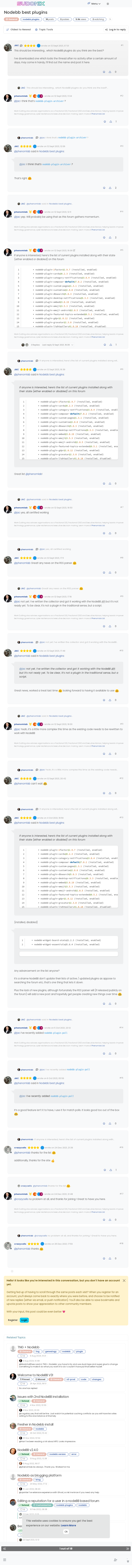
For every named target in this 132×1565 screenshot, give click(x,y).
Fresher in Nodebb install (35, 1424)
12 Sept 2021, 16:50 (63, 507)
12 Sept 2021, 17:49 (56, 650)
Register (13, 1320)
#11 (121, 723)
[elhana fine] (13, 1502)
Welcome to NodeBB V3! (35, 1375)
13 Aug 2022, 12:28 (38, 1458)
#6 (121, 369)
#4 (121, 211)
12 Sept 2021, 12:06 (56, 146)
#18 (121, 1243)
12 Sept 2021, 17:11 (55, 558)
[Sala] (13, 1426)
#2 (121, 95)
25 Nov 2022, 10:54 (31, 1438)
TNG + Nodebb (28, 1347)
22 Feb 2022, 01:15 (31, 1514)
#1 (122, 45)
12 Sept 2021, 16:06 (63, 250)
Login (24, 1320)
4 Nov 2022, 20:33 (31, 1410)
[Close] (124, 1280)
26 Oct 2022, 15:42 (38, 1433)
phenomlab (21, 96)
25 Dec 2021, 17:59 (64, 1243)
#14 (121, 1027)
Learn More (68, 1525)
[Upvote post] (110, 71)
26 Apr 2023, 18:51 (38, 1383)
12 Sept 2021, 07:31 (60, 45)
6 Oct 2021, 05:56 (55, 1078)
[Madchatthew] (13, 1348)
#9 (121, 596)
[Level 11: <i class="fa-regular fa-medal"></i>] (30, 96)
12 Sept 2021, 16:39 (56, 369)
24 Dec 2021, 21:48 (63, 1194)
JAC (16, 45)
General (12, 19)
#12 (121, 778)
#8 (121, 557)
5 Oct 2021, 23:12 (62, 1027)
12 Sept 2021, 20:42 (56, 778)
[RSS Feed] (110, 19)
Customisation (43, 1505)
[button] (4, 1560)
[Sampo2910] (13, 1451)
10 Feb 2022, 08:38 (38, 1509)
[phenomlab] (20, 1360)
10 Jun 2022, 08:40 (31, 1489)
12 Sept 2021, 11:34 (63, 96)
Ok (66, 1531)
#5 (121, 250)
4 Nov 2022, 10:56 (38, 1405)
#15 (121, 1077)
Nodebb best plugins (51, 151)
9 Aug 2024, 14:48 (31, 1360)
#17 (121, 1193)
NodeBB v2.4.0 (28, 1450)
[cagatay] (13, 1398)
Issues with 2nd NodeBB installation (43, 1397)
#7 (121, 507)
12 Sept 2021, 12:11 (62, 211)
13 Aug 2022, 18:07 (31, 1463)
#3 (121, 146)
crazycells (20, 1147)
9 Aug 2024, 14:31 (38, 1355)
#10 (121, 650)
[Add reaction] (104, 71)
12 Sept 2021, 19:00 (63, 724)
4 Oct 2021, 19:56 (55, 817)
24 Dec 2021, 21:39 (64, 1147)
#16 (121, 1147)
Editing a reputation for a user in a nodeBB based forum (58, 1501)
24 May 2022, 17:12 (38, 1483)
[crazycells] (20, 1514)
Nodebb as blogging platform (40, 1475)
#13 (121, 817)
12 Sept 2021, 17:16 (63, 596)
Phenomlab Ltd (98, 114)
